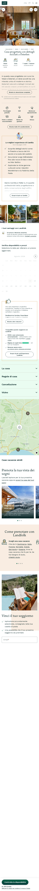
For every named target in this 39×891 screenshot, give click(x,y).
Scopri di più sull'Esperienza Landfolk (19, 354)
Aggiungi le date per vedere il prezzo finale (16, 888)
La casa (6, 368)
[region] (19, 427)
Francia (12, 547)
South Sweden (24, 49)
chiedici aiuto (14, 557)
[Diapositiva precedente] (2, 26)
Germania (13, 549)
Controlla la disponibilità (15, 882)
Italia (29, 544)
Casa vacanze (8, 49)
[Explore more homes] (3, 9)
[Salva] (35, 9)
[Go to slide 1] (19, 44)
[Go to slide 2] (21, 44)
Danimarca (21, 544)
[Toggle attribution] (36, 452)
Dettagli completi (30, 236)
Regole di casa (9, 376)
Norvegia (19, 547)
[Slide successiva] (36, 26)
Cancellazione (9, 384)
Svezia (16, 49)
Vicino (5, 392)
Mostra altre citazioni (14, 321)
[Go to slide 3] (23, 44)
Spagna (22, 549)
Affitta (25, 3)
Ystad (32, 49)
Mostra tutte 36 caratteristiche (19, 127)
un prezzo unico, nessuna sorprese (19, 349)
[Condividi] (31, 9)
